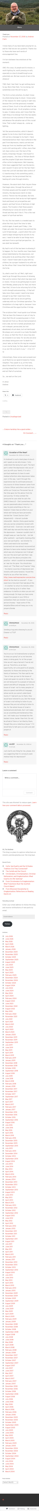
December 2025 (11, 952)
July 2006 (9, 1399)
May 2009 (9, 1311)
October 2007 (10, 1360)
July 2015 (9, 1148)
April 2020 (9, 1030)
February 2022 (10, 1014)
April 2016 (9, 1133)
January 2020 (10, 1035)
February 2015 (10, 1151)
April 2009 (9, 1314)
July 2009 (9, 1306)
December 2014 (11, 1154)
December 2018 (11, 1063)
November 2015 (11, 1143)
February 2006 (10, 1412)
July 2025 (9, 965)
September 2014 (11, 1159)
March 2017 (9, 1105)
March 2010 (9, 1286)
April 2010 (9, 1283)
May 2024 (9, 993)
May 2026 (9, 942)
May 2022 (9, 1011)
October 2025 (10, 957)
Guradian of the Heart (18, 452)
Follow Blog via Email (8, 901)
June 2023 (9, 1004)
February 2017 (10, 1107)
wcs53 (11, 744)
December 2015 (11, 1141)
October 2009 (10, 1298)
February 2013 (10, 1205)
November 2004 (11, 1451)
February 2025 (10, 975)
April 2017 (9, 1102)
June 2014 (9, 1167)
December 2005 (11, 1417)
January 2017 (10, 1110)
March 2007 (9, 1379)
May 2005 (9, 1435)
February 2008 (10, 1350)
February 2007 (10, 1381)
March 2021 (9, 1024)
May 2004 (9, 1466)
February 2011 (10, 1257)
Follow (7, 924)
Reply (6, 614)
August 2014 (10, 1161)
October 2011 (10, 1236)
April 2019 (9, 1053)
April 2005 (9, 1438)
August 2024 (10, 986)
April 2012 (9, 1223)
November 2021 (11, 1017)
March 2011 (9, 1254)
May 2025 (9, 970)
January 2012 (10, 1229)
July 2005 (9, 1430)
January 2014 (10, 1179)
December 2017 (11, 1089)
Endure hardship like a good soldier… (18, 429)
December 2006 (11, 1386)
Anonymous (14, 623)
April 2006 (9, 1407)
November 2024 (11, 980)
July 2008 (9, 1337)
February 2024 (11, 999)
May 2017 (8, 1099)
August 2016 (10, 1123)
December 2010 (11, 1262)
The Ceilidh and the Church (16, 871)
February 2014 (10, 1177)
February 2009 (10, 1319)
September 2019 (11, 1042)
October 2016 (10, 1117)
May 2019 (8, 1050)
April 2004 (9, 1469)
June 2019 (9, 1048)
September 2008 (11, 1332)
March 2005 (9, 1441)
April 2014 (9, 1172)
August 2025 (10, 962)
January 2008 (10, 1353)
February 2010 (10, 1288)
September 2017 (11, 1097)
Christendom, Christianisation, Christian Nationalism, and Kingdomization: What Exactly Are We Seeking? (20, 876)
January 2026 (10, 949)
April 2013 (9, 1200)
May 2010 (8, 1280)
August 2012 (10, 1216)
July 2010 (9, 1275)
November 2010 (11, 1265)
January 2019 (10, 1061)
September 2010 (11, 1270)
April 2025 (9, 973)
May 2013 (8, 1198)
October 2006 (10, 1392)
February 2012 (10, 1226)
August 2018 (10, 1073)
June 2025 (9, 967)
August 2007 (10, 1366)
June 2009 (9, 1309)
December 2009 (11, 1293)
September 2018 (11, 1071)
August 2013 (10, 1192)
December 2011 (11, 1231)
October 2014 (10, 1156)
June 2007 (9, 1371)
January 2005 (10, 1446)
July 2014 (9, 1164)
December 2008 (11, 1324)
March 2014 (9, 1174)
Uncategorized (15, 417)
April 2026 (9, 944)
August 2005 (10, 1428)
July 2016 (8, 1125)
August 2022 (10, 1009)
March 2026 (9, 947)
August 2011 (9, 1242)
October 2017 (10, 1094)
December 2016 (11, 1112)
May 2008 (9, 1342)
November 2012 (11, 1208)
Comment (29, 793)
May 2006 (9, 1404)
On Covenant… (29, 433)
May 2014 (8, 1169)
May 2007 (9, 1373)
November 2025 (11, 955)
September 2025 (11, 960)
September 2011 (11, 1239)
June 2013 (9, 1195)
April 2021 (9, 1022)
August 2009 (10, 1304)
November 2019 (11, 1040)
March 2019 (9, 1055)
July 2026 (9, 936)
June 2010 (9, 1278)
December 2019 (11, 1037)
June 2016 (9, 1128)
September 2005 (11, 1425)
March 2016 (9, 1136)
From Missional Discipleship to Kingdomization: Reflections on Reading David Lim (18, 891)
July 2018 (8, 1076)
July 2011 (8, 1244)
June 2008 (9, 1340)
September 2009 (11, 1301)
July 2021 (8, 1019)
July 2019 (8, 1045)
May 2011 (8, 1249)
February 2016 (10, 1138)
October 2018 (10, 1068)
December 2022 (11, 1006)
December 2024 (11, 978)
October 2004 (10, 1454)
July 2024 (9, 988)
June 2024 (9, 991)
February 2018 (10, 1084)
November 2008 (11, 1327)
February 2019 (10, 1058)
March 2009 (9, 1317)
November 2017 (11, 1092)
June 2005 (9, 1433)
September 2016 (11, 1120)
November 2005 (11, 1420)
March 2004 (10, 1472)
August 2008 (10, 1335)
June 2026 (9, 939)
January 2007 (10, 1384)
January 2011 (10, 1260)
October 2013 (10, 1187)
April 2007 (9, 1376)
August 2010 (10, 1273)
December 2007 (11, 1355)
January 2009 (10, 1322)
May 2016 (8, 1130)
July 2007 (9, 1368)
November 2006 (11, 1389)
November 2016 (11, 1115)
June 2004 (9, 1464)
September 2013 (11, 1190)
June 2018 (9, 1079)
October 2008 (10, 1329)
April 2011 (9, 1252)
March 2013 (9, 1203)
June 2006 (9, 1402)
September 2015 (11, 1146)
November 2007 (11, 1358)
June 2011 (9, 1247)
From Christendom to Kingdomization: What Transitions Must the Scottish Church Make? (19, 884)
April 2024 (9, 996)
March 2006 (9, 1410)
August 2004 (10, 1459)
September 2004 (12, 1456)
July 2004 (9, 1461)
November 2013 (11, 1185)
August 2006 (10, 1397)
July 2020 (9, 1027)
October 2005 (10, 1423)
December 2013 (11, 1182)
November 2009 (11, 1296)
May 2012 (8, 1221)
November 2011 (11, 1234)
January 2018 (10, 1086)
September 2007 (11, 1363)
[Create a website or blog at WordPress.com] (3, 1500)
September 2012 (11, 1213)
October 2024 (10, 983)
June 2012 (9, 1218)
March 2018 (9, 1081)
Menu (19, 27)
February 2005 (11, 1443)
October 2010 (10, 1267)
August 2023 (10, 1001)
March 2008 (9, 1348)
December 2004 (11, 1448)
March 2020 (9, 1032)
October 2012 (10, 1211)
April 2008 (9, 1345)
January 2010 (10, 1291)
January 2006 (10, 1415)
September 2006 (11, 1394)
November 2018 (11, 1066)
